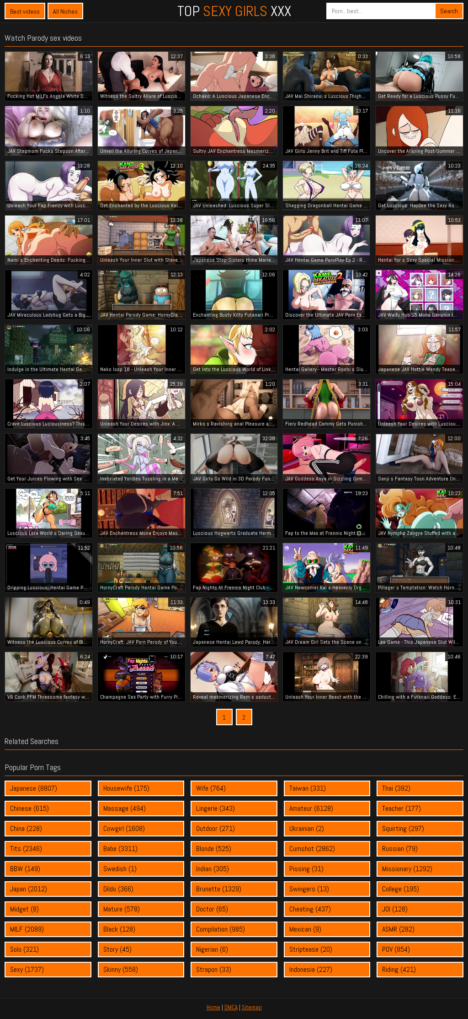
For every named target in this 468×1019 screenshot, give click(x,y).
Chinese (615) (29, 808)
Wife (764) (211, 788)
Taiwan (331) (307, 788)
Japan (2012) (28, 889)
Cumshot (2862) (312, 848)
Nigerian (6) (212, 949)
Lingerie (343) (215, 808)
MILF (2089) (27, 929)
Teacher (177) (401, 808)
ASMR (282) (398, 929)
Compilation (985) (220, 929)
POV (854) (396, 949)
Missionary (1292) (407, 868)
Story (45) (117, 949)
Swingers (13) (309, 889)
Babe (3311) (120, 848)
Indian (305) (212, 868)
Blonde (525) (213, 848)
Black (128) (119, 929)
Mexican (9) (305, 929)
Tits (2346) (26, 848)
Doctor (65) (212, 909)
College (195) (400, 889)
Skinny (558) (120, 969)
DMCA (231, 1007)
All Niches (65, 11)
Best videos (25, 11)
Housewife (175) (126, 788)
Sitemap (252, 1007)
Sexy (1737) (27, 969)
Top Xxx (234, 11)
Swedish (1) (120, 868)
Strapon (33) (213, 969)
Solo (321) (24, 949)
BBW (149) (25, 868)
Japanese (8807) (33, 788)
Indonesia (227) (310, 969)
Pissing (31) (306, 868)
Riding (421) (399, 969)
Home (213, 1007)
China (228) (26, 828)
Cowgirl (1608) (124, 828)
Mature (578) (121, 909)
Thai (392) (396, 788)
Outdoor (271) (215, 828)
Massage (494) (124, 808)
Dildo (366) (118, 889)
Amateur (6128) (311, 808)
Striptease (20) (310, 949)
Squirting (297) (403, 828)
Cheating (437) (310, 909)
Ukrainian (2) (306, 828)
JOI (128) (395, 909)
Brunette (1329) (218, 889)
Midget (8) (24, 909)
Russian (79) (400, 848)
